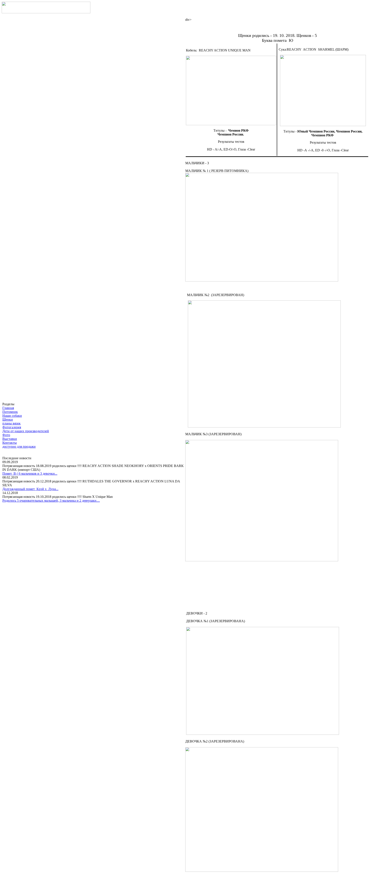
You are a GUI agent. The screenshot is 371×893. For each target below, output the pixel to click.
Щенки (7, 419)
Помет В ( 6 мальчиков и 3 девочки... (29, 473)
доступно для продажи (19, 446)
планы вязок (11, 423)
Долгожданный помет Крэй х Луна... (30, 489)
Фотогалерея (11, 427)
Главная (8, 408)
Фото (6, 435)
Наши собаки (12, 415)
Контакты (9, 442)
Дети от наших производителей (25, 431)
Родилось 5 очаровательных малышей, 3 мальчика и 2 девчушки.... (51, 500)
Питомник (10, 412)
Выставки (9, 439)
